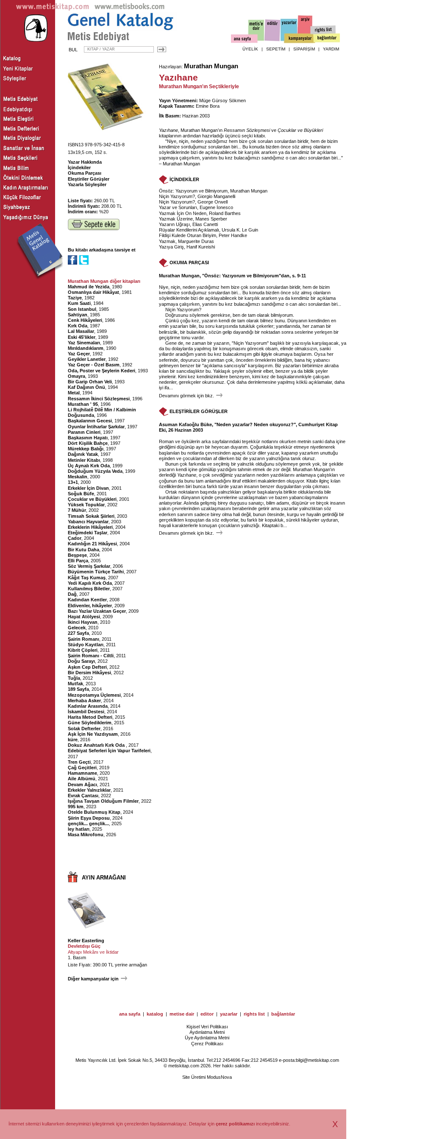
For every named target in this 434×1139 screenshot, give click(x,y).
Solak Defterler (84, 728)
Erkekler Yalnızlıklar (89, 790)
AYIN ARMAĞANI (104, 877)
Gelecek (77, 627)
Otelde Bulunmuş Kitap (94, 812)
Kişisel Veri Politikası (207, 1026)
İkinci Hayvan (82, 622)
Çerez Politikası (207, 1043)
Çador (74, 538)
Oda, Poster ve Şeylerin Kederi (101, 370)
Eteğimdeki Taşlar (87, 532)
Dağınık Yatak (83, 454)
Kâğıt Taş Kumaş (87, 577)
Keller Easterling (86, 940)
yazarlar (228, 1013)
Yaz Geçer (79, 353)
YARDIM (331, 49)
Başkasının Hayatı (88, 437)
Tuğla (74, 678)
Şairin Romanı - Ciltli (91, 655)
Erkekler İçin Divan (88, 488)
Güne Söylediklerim (89, 722)
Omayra (76, 376)
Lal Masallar (81, 331)
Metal (74, 392)
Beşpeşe (77, 555)
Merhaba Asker (84, 700)
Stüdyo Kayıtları (85, 644)
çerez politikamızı (235, 1123)
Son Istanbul (82, 309)
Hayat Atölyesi (84, 616)
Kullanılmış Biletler (89, 588)
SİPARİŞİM (304, 49)
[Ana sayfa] (244, 39)
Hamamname (82, 773)
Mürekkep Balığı (85, 448)
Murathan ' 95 (83, 404)
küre (73, 739)
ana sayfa (129, 1013)
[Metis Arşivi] (305, 28)
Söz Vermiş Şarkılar (89, 566)
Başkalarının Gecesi (90, 420)
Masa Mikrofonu (85, 834)
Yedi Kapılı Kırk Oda (90, 583)
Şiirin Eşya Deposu (89, 818)
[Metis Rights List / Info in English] (323, 30)
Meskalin (77, 476)
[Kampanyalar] (299, 38)
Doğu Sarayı (81, 661)
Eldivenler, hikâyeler (90, 605)
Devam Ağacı (82, 784)
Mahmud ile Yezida (88, 286)
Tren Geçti (79, 762)
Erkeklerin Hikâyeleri (90, 527)
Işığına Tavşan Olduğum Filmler (103, 801)
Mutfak (75, 683)
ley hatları (78, 829)
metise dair (182, 1013)
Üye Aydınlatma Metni (207, 1037)
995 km (75, 806)
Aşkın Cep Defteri (87, 667)
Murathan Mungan (211, 66)
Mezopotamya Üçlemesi (94, 695)
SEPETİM (275, 49)
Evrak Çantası (83, 795)
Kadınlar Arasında (88, 706)
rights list (254, 1013)
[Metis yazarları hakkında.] (289, 30)
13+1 (73, 482)
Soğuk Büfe (81, 493)
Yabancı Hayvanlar (88, 521)
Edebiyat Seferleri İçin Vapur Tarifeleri (109, 750)
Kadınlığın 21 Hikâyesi (92, 543)
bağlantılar (283, 1013)
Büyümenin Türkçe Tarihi (96, 571)
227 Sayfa (78, 633)
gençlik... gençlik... (88, 823)
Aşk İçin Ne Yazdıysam (93, 734)
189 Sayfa (78, 689)
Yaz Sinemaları (84, 342)
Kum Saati (79, 303)
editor (207, 1013)
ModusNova (219, 1077)
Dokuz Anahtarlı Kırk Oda (97, 745)
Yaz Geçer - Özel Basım (94, 364)
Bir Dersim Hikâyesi (89, 672)
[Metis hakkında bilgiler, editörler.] (256, 31)
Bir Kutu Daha (83, 549)
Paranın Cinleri (84, 432)
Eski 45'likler (81, 337)
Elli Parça (78, 560)
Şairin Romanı (83, 639)
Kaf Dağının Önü (86, 387)
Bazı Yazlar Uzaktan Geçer (97, 611)
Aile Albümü (81, 778)
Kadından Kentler (87, 599)
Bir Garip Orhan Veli (90, 381)
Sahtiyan (77, 314)
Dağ (72, 594)
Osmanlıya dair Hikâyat (93, 292)
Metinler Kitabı (84, 460)
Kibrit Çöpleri (82, 650)
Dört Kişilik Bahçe (88, 443)
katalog (155, 1013)
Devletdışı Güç (84, 946)
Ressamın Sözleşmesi (247, 130)
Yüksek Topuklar (86, 504)
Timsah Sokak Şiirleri (91, 516)
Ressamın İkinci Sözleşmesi (99, 398)
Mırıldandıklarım (85, 348)
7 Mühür (77, 510)
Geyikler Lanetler (87, 359)
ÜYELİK (250, 49)
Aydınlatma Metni (207, 1032)
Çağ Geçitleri (82, 767)
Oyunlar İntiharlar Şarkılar (96, 426)
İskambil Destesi (86, 711)
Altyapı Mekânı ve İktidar (93, 952)
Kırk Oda (77, 325)
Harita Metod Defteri (90, 717)
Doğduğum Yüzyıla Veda (95, 471)
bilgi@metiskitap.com (317, 1060)
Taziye (75, 297)
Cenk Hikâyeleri (85, 320)
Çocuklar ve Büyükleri (92, 499)
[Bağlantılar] (327, 38)
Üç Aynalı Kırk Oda (89, 465)
